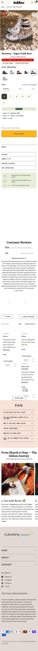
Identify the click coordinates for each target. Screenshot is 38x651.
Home (2, 7)
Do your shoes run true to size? (15, 412)
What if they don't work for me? (15, 423)
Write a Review (29, 317)
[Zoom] (34, 14)
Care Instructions (8, 168)
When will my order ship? (12, 433)
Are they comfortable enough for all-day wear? (16, 417)
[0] (35, 2)
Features (4, 154)
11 (4, 102)
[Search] (32, 2)
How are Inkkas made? (11, 428)
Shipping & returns (8, 163)
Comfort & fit (6, 159)
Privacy (9, 593)
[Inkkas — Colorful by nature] (19, 534)
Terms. (4, 593)
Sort (20, 324)
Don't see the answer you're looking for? (16, 438)
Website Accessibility (19, 593)
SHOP (4, 550)
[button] (19, 141)
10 (29, 96)
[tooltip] (25, 258)
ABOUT (5, 557)
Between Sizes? (29, 84)
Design (4, 147)
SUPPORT (7, 564)
